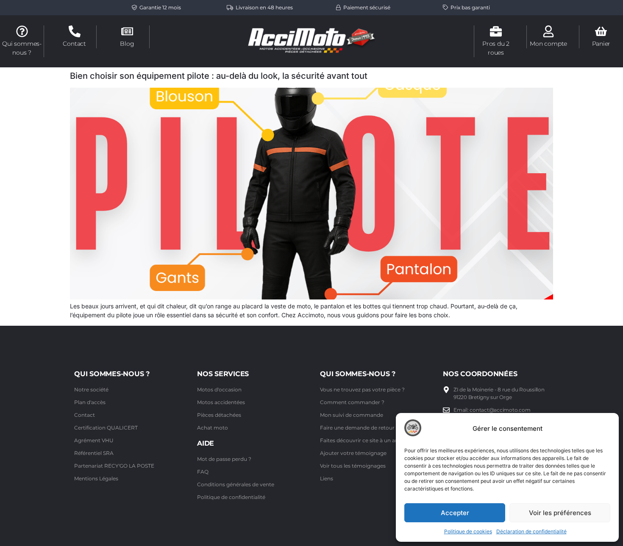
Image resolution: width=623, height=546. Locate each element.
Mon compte (548, 43)
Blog (127, 43)
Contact (74, 43)
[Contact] (75, 31)
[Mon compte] (548, 31)
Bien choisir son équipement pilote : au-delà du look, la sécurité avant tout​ (218, 76)
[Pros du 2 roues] (496, 31)
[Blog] (127, 31)
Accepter (455, 513)
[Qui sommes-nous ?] (22, 31)
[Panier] (601, 31)
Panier (601, 43)
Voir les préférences (560, 513)
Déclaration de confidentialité (531, 531)
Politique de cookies (468, 531)
